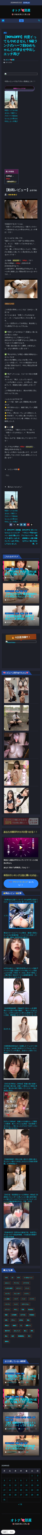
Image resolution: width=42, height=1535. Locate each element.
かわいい (7, 1283)
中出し (17, 613)
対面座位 (31, 1315)
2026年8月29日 (12, 1452)
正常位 (21, 1320)
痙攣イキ (28, 1325)
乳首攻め (30, 1309)
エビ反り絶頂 (8, 1288)
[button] (39, 20)
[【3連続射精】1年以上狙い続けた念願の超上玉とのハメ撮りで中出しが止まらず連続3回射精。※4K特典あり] (16, 1177)
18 (10, 1490)
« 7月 (20, 1504)
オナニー (18, 1288)
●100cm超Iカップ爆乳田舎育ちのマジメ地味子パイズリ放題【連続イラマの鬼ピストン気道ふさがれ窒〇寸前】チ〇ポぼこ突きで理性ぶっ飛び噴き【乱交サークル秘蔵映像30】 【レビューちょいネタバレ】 (21, 972)
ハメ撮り (8, 568)
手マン (13, 1320)
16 (38, 1485)
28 (26, 1495)
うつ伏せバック (28, 1277)
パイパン (7, 1304)
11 (10, 1485)
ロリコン (7, 1309)
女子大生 (22, 1315)
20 (21, 1490)
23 (38, 1490)
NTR (18, 1277)
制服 (6, 1315)
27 (21, 1495)
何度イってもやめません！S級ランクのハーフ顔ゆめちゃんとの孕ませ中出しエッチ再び (11, 115)
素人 (5, 32)
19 (15, 1490)
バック (23, 1299)
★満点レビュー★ (10, 591)
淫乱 (28, 1320)
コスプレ (7, 1293)
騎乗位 (7, 1341)
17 (4, 1490)
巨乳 (13, 568)
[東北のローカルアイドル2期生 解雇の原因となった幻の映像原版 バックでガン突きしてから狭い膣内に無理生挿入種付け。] (16, 951)
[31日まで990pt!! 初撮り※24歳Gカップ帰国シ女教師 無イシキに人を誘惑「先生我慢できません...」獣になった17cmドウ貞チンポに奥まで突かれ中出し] (16, 1142)
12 (15, 1485)
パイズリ (31, 1299)
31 (4, 1500)
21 (26, 1490)
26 (15, 1495)
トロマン (26, 1293)
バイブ (16, 1299)
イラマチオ (26, 1283)
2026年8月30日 (12, 1405)
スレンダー (17, 1293)
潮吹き (7, 1325)
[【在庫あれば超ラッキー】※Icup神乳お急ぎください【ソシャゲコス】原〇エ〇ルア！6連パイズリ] (21, 916)
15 (32, 1485)
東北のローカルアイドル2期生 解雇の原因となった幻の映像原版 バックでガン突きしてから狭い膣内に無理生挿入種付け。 (21, 935)
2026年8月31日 (12, 1382)
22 (32, 1490)
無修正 (17, 568)
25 (10, 1495)
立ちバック (17, 1331)
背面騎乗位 (21, 1336)
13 (21, 1485)
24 (4, 1495)
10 (4, 1485)
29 (32, 1495)
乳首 (23, 1309)
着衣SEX (7, 1331)
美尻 (13, 1336)
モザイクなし (25, 1304)
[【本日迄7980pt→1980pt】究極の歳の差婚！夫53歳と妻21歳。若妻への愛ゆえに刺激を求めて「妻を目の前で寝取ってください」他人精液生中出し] (16, 1104)
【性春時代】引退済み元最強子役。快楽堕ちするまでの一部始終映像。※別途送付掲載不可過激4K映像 (20, 1235)
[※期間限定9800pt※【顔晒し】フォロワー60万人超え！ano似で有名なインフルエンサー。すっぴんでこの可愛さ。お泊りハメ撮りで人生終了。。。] (16, 1066)
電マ (29, 1336)
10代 (6, 1277)
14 (26, 1485)
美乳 (32, 1331)
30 (38, 1495)
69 (12, 1277)
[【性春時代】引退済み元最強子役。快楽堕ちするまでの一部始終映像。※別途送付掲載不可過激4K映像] (16, 1251)
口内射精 (14, 1315)
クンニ (27, 1288)
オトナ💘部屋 (21, 10)
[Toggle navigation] (21, 20)
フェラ (16, 1304)
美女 (26, 591)
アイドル (16, 1283)
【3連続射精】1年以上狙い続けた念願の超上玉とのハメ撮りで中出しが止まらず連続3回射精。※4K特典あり (21, 1161)
